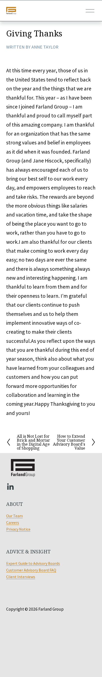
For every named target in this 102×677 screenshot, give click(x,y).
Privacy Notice (18, 529)
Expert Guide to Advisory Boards (33, 563)
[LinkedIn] (10, 487)
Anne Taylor (44, 47)
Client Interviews (20, 576)
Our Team (14, 515)
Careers (12, 522)
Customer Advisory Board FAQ (31, 570)
